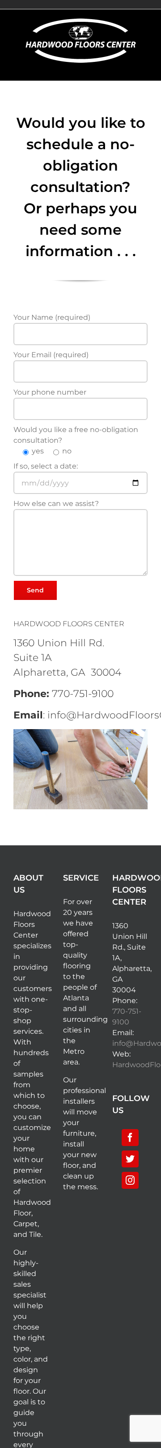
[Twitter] (130, 1158)
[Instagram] (130, 1180)
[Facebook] (130, 1137)
